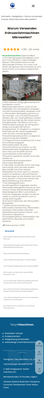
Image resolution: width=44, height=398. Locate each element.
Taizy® (22, 324)
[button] (33, 6)
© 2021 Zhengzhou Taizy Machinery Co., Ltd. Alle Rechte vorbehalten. (22, 351)
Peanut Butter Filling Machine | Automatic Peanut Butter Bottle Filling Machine (21, 246)
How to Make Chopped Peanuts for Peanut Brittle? (21, 266)
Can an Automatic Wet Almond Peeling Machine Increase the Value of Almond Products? (21, 282)
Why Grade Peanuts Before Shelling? (16, 253)
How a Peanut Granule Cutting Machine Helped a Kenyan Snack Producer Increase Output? (21, 290)
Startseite (5, 16)
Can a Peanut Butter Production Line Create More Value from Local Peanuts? (21, 298)
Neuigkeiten (17, 16)
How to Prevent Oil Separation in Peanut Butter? (20, 260)
